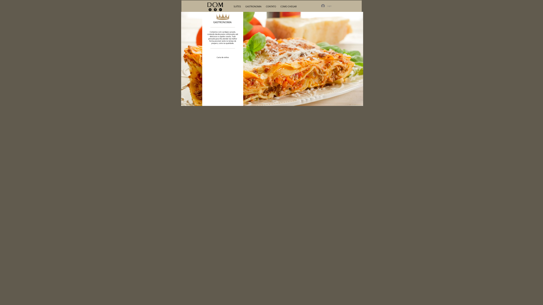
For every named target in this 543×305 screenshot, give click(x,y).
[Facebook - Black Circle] (215, 9)
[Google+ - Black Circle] (220, 9)
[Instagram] (210, 9)
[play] (357, 103)
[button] (237, 6)
